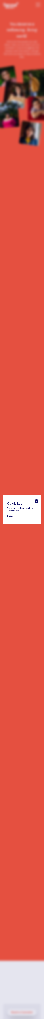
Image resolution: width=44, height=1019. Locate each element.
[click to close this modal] (36, 501)
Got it (10, 516)
